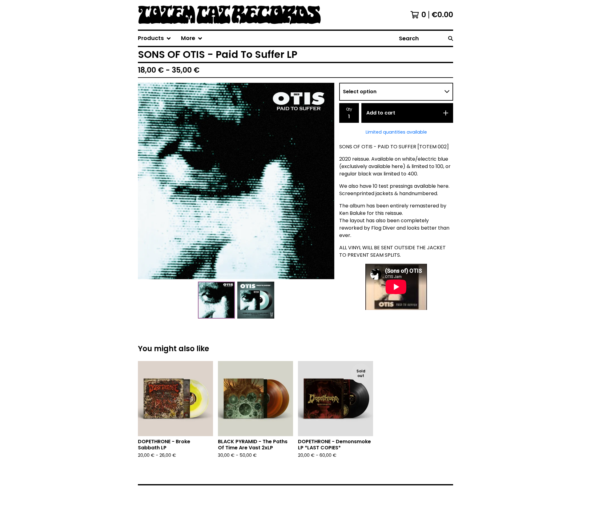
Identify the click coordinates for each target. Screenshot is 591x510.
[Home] (239, 15)
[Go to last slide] (146, 181)
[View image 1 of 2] (216, 300)
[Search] (451, 38)
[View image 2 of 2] (255, 300)
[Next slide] (326, 181)
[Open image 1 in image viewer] (236, 181)
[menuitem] (154, 38)
